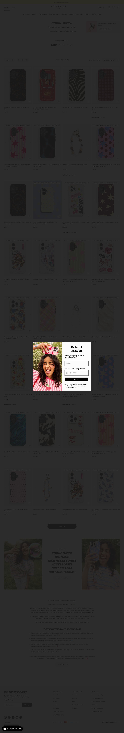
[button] (12, 728)
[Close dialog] (35, 345)
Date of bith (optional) (75, 369)
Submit (76, 379)
